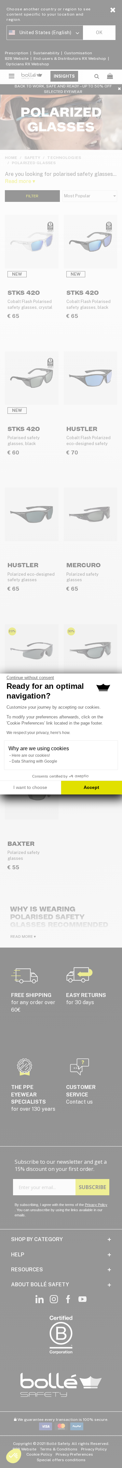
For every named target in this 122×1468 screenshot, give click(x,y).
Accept (91, 787)
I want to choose (30, 787)
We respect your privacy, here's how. (38, 732)
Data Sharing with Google (34, 761)
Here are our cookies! (31, 755)
